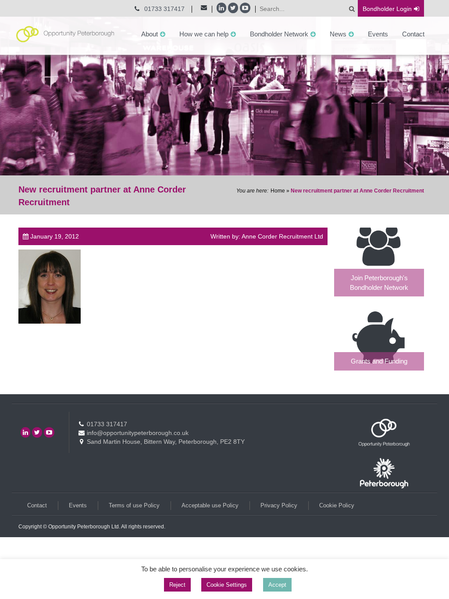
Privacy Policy (278, 505)
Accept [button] (277, 584)
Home (278, 191)
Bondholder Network (279, 34)
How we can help (203, 34)
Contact (413, 34)
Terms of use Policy (134, 505)
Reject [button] (177, 584)
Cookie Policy (336, 505)
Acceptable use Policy (210, 505)
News (338, 34)
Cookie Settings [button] (227, 584)
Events (378, 34)
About (149, 34)
